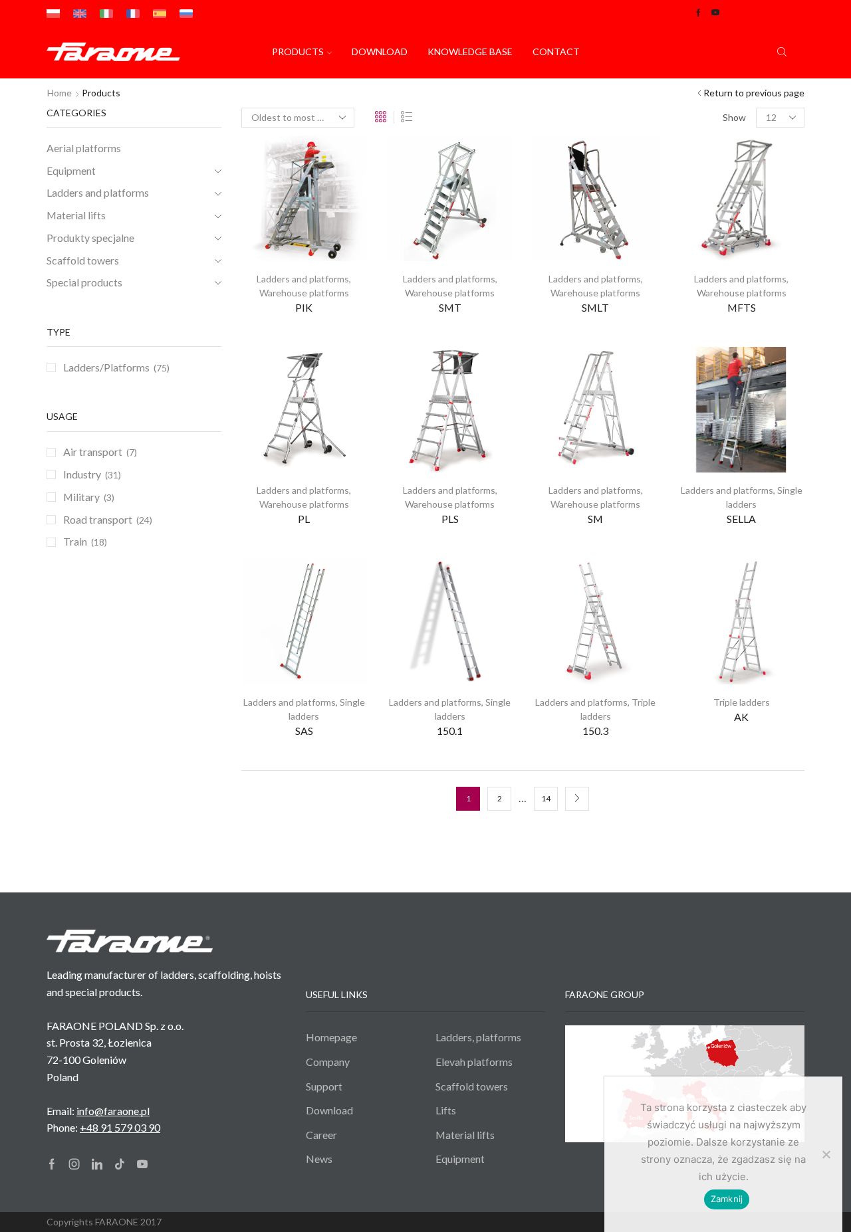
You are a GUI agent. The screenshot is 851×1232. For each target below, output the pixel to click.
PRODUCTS (298, 51)
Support (324, 1086)
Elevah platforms (474, 1061)
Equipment (71, 170)
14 (545, 798)
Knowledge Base (470, 51)
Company (328, 1061)
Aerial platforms (84, 148)
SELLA (741, 518)
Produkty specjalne (90, 237)
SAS (304, 730)
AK (741, 716)
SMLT (595, 307)
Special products (84, 282)
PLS (450, 518)
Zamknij (727, 1198)
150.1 (450, 730)
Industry (82, 474)
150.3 (595, 730)
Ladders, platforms (478, 1037)
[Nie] (825, 1154)
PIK (303, 307)
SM (595, 518)
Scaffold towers (83, 260)
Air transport (92, 451)
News (319, 1158)
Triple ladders (741, 702)
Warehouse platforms (304, 292)
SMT (450, 307)
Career (321, 1134)
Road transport (97, 519)
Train (75, 541)
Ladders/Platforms (106, 367)
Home (59, 92)
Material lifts (76, 215)
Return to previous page (753, 92)
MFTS (741, 307)
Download (380, 51)
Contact (556, 51)
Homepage (331, 1037)
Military (81, 496)
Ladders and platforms (303, 278)
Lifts (445, 1110)
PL (304, 518)
